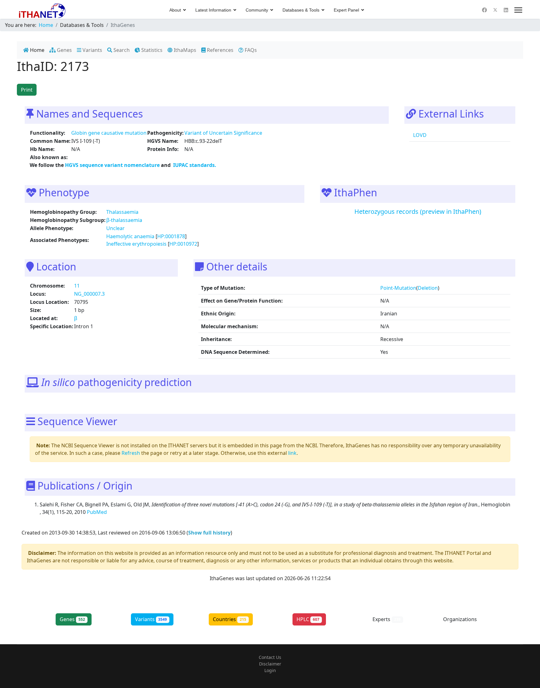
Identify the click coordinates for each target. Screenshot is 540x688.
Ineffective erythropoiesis (136, 243)
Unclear (115, 228)
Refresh (131, 452)
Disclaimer (270, 664)
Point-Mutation (398, 287)
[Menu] (518, 10)
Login (270, 670)
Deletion (428, 287)
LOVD (419, 135)
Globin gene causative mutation (109, 132)
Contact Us (270, 657)
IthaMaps (184, 50)
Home (36, 50)
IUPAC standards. (194, 165)
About (175, 10)
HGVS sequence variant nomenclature (113, 165)
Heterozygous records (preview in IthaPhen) (417, 211)
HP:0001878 (171, 236)
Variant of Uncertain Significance (223, 132)
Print (26, 89)
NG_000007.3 (89, 293)
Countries (229, 619)
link (292, 452)
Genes (64, 50)
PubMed (97, 512)
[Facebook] (484, 10)
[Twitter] (495, 10)
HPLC (308, 619)
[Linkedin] (506, 10)
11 (77, 285)
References (219, 50)
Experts (386, 619)
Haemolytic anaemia (130, 236)
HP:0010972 (183, 243)
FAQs (250, 50)
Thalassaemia (122, 211)
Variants (91, 50)
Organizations (465, 619)
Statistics (151, 50)
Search (121, 50)
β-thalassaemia (124, 220)
